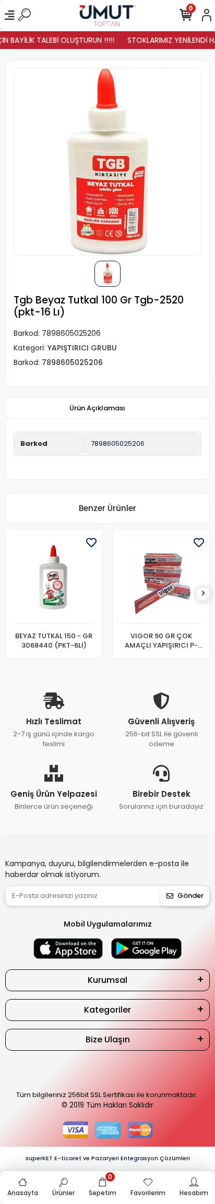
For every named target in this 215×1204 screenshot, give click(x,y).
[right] (203, 594)
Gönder (190, 896)
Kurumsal (107, 980)
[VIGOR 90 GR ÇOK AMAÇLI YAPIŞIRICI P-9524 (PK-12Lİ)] (161, 579)
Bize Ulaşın (108, 1039)
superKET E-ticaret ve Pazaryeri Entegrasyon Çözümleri (108, 1158)
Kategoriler (107, 1010)
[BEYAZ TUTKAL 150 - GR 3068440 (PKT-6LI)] (54, 579)
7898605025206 (118, 443)
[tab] (97, 408)
